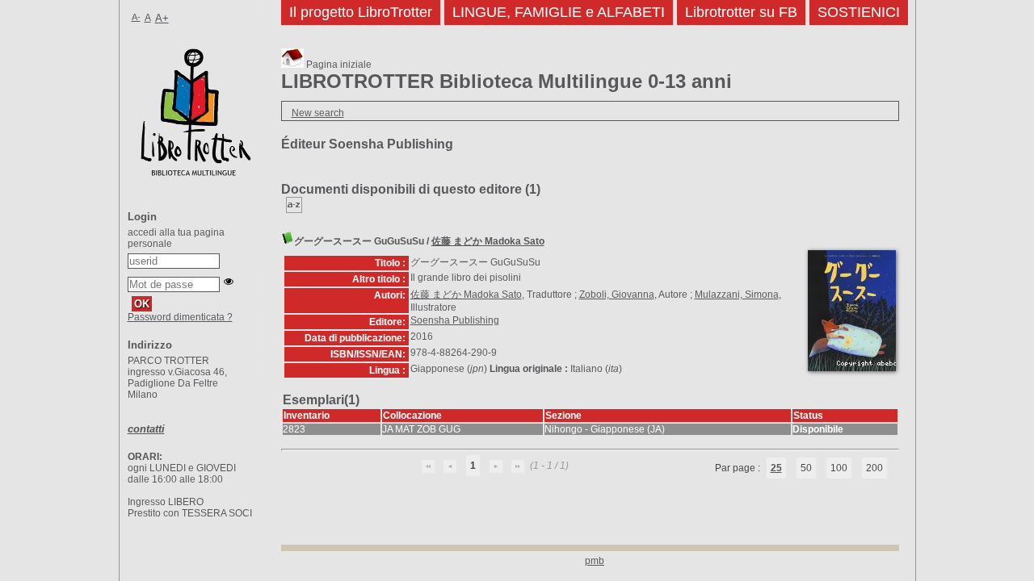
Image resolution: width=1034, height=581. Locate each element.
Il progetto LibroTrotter (360, 12)
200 (874, 468)
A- (136, 17)
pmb (594, 560)
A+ (162, 18)
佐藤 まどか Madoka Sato (487, 241)
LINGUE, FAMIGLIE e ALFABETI (558, 12)
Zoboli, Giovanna (616, 294)
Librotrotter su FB (741, 12)
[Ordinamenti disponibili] (294, 209)
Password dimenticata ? (180, 317)
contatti (146, 429)
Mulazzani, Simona (737, 294)
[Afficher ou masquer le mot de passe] (228, 281)
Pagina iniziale (338, 64)
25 (776, 468)
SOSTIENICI (859, 12)
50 (806, 468)
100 (838, 468)
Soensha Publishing (454, 320)
